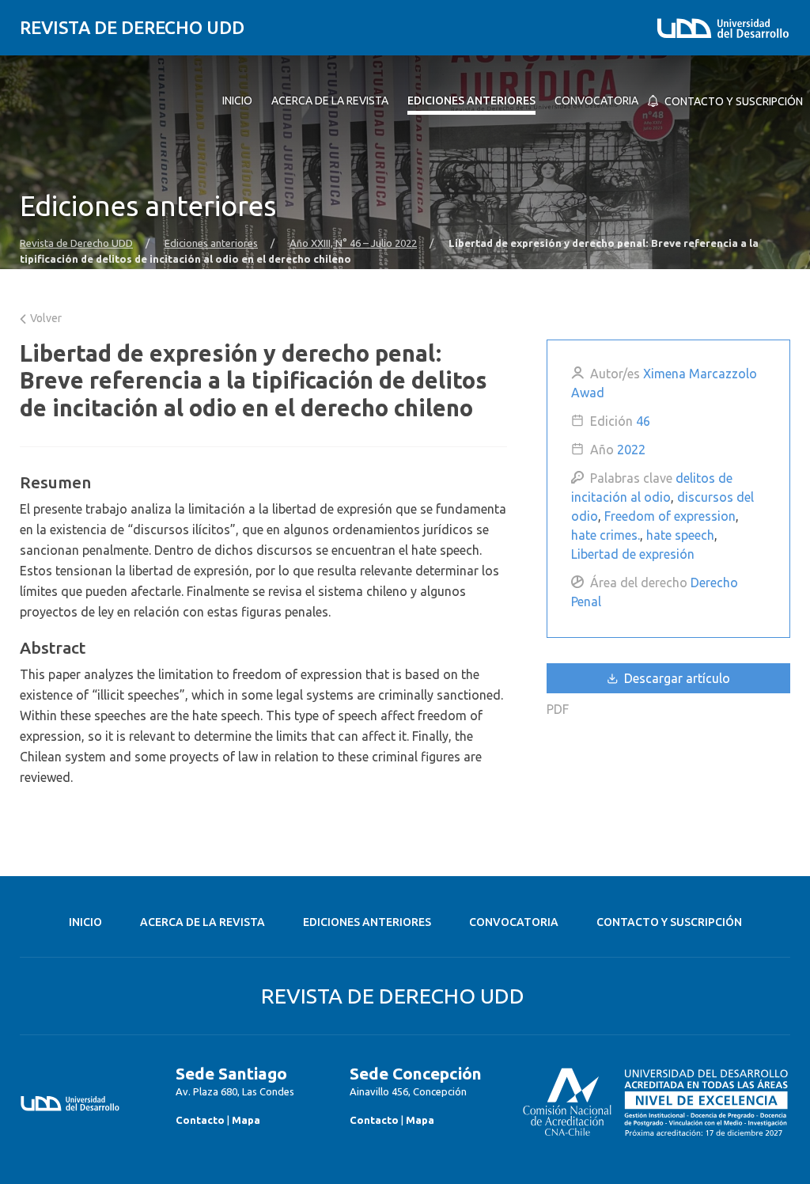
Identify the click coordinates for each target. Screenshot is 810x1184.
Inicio (85, 922)
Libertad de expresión (633, 554)
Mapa (246, 1119)
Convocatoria (513, 922)
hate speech (680, 535)
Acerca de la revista (202, 922)
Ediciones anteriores (211, 243)
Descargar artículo (675, 678)
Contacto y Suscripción (669, 922)
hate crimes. (605, 535)
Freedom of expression (670, 516)
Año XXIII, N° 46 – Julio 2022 (353, 243)
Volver (45, 318)
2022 (631, 449)
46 (643, 421)
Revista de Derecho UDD (132, 27)
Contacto (200, 1119)
